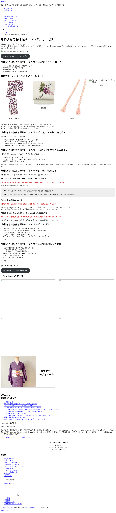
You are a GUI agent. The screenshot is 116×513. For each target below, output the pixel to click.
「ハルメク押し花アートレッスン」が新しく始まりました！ (24, 411)
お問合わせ (8, 476)
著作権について (9, 502)
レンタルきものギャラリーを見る (15, 56)
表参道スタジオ (13, 26)
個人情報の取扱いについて (13, 504)
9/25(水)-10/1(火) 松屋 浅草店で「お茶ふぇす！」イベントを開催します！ (28, 415)
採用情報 (7, 500)
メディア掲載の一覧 (10, 472)
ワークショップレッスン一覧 (13, 466)
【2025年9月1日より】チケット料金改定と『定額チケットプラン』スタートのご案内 (31, 409)
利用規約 (7, 474)
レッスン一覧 (8, 18)
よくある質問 (8, 468)
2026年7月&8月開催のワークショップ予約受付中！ (20, 404)
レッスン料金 (8, 22)
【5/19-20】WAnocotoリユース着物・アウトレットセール (22, 406)
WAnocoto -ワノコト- (7, 1)
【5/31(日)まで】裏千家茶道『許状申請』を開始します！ (22, 407)
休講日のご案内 (9, 402)
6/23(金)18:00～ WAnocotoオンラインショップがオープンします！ (25, 419)
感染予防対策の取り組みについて (15, 417)
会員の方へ (8, 10)
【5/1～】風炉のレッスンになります (16, 413)
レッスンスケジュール (11, 20)
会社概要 (7, 498)
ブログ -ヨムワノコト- (11, 470)
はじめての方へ (9, 8)
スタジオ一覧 (8, 24)
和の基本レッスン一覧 (11, 464)
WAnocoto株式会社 (31, 507)
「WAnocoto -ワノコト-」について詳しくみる (16, 437)
